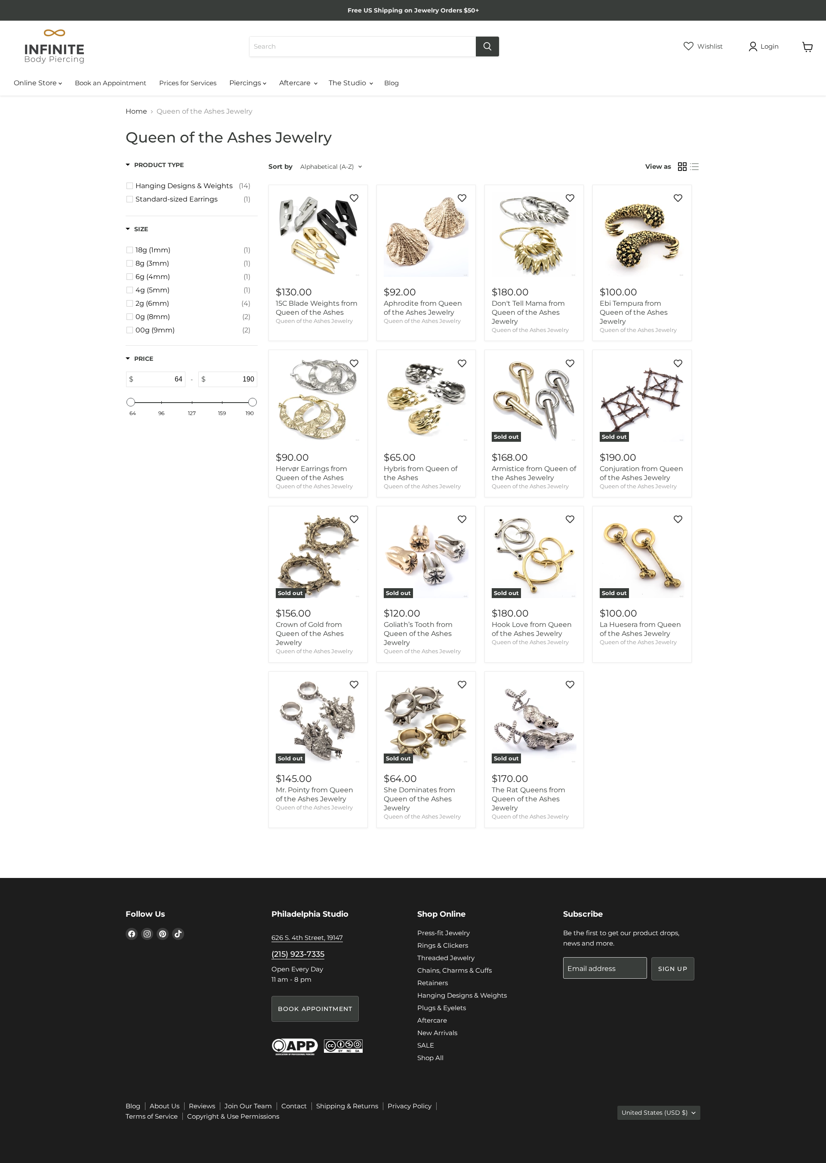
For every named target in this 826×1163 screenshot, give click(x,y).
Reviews (202, 1106)
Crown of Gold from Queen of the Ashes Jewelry (310, 633)
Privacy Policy (409, 1106)
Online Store (36, 83)
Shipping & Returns (347, 1106)
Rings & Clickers (442, 945)
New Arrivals (437, 1033)
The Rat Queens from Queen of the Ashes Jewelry (528, 799)
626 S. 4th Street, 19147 (307, 938)
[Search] (487, 46)
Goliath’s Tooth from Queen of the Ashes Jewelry (418, 633)
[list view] (694, 167)
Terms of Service (152, 1116)
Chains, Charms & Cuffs (454, 970)
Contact (294, 1106)
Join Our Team (248, 1106)
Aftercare (295, 83)
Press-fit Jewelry (443, 933)
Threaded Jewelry (446, 958)
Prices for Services (187, 83)
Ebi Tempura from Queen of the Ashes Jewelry (634, 312)
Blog (391, 83)
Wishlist (709, 46)
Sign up (672, 969)
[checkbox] (193, 186)
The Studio (348, 83)
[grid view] (682, 167)
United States (655, 1112)
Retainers (432, 983)
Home (136, 111)
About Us (164, 1106)
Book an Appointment (110, 83)
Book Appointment (315, 1009)
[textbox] (159, 379)
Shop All (430, 1058)
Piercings (246, 83)
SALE (425, 1045)
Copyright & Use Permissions (233, 1116)
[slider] (130, 402)
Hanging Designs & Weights (462, 995)
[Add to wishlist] (354, 198)
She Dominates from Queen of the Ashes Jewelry (419, 799)
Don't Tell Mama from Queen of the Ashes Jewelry (528, 312)
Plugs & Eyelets (441, 1008)
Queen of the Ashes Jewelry (314, 320)
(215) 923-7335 (297, 954)
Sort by (280, 166)
